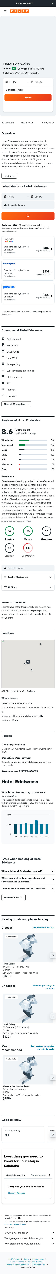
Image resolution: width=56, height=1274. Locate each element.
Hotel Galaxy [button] (9, 963)
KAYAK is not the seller (16, 1232)
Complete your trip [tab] (16, 1175)
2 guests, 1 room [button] (14, 89)
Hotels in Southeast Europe (18, 1264)
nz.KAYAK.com (14, 1259)
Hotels (26, 1259)
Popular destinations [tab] (41, 1175)
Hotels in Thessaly (34, 1262)
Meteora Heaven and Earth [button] (16, 1086)
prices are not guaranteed (14, 1224)
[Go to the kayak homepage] (19, 11)
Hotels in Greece (17, 1262)
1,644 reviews (37, 68)
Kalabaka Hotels (39, 1264)
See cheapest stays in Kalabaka (44, 987)
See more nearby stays (43, 927)
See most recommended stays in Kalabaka (43, 1047)
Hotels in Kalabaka (16, 1193)
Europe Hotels (38, 1259)
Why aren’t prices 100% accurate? (22, 1243)
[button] (52, 3)
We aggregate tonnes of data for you (23, 1238)
